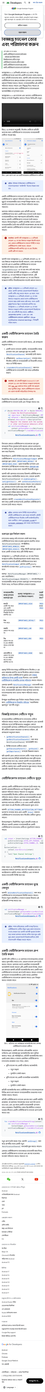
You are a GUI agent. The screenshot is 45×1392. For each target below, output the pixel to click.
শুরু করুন (22, 32)
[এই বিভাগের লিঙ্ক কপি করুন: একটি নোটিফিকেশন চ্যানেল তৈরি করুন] (10, 337)
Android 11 (5, 1293)
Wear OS (5, 1252)
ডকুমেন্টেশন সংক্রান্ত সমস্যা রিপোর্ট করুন (14, 1329)
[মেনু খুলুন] (3, 2)
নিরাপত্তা (4, 1198)
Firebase (5, 1357)
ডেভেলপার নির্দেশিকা (8, 1306)
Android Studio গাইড (9, 1302)
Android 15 (5, 1279)
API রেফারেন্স (6, 1309)
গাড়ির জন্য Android (8, 1259)
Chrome (4, 1354)
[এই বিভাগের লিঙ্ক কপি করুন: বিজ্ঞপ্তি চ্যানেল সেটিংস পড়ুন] (35, 714)
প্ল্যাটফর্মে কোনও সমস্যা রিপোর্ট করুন (13, 1325)
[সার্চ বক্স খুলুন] (25, 2)
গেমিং (3, 1221)
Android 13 (5, 1286)
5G (3, 1239)
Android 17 (5, 1272)
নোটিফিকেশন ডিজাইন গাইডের (17, 702)
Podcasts (5, 1212)
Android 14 (5, 1282)
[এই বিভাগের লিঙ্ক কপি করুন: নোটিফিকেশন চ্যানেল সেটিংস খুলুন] (4, 782)
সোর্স (3, 1201)
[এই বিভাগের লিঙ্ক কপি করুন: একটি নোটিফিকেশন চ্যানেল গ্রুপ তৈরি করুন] (16, 954)
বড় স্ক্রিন (4, 1248)
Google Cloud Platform (10, 1361)
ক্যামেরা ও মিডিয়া (7, 1232)
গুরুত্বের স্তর (34, 467)
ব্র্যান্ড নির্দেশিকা (24, 1372)
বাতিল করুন (22, 25)
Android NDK (6, 1316)
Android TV (6, 1262)
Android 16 (5, 1275)
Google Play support (9, 1332)
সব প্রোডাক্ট (5, 1364)
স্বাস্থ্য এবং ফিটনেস (7, 1228)
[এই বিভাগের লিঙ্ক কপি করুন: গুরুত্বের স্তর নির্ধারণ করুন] (27, 534)
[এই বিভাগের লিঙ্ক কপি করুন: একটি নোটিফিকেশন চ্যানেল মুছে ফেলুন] (11, 888)
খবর (3, 1205)
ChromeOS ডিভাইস (8, 1255)
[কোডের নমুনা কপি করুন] (42, 408)
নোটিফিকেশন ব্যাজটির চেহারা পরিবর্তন (16, 680)
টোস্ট (10, 304)
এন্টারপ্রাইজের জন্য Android (11, 1194)
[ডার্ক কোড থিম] (39, 408)
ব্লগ (3, 1208)
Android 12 (5, 1289)
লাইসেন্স (13, 1372)
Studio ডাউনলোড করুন (9, 1313)
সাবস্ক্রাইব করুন (35, 1381)
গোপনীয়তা (5, 1235)
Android (4, 1191)
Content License (29, 1164)
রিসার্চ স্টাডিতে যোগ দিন (9, 1336)
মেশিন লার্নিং (5, 1225)
